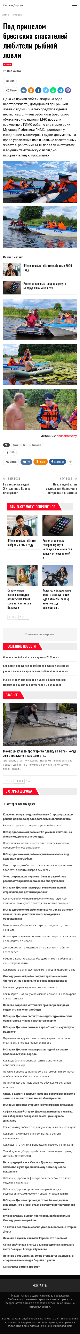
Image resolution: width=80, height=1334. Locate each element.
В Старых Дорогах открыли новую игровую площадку (38, 1104)
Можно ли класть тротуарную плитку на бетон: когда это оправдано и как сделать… (40, 753)
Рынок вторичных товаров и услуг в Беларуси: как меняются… (44, 285)
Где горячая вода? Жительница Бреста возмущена (17, 488)
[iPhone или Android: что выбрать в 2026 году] (12, 269)
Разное (7, 64)
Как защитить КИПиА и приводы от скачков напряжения (38, 1144)
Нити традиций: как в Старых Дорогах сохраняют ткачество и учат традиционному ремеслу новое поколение (35, 1167)
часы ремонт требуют (25, 1266)
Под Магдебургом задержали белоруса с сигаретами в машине (61, 488)
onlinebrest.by (67, 436)
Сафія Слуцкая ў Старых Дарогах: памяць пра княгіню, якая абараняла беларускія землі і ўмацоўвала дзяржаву (38, 1116)
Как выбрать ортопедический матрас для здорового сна (39, 969)
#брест (15, 444)
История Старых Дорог (21, 803)
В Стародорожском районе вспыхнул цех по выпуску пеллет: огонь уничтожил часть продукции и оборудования (38, 914)
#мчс (25, 444)
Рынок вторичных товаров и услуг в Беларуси (32, 825)
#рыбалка (36, 444)
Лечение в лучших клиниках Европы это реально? (35, 1238)
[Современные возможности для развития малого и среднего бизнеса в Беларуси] (22, 575)
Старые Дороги (13, 5)
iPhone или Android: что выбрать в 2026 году (47, 267)
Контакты (40, 1285)
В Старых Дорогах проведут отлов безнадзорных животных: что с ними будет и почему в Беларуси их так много (39, 1205)
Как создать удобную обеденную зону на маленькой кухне (39, 1127)
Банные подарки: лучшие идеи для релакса (30, 987)
